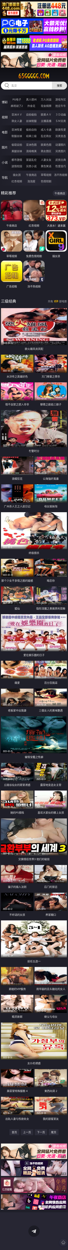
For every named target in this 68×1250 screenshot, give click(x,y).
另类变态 (60, 136)
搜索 (59, 85)
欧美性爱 (60, 129)
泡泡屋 (31, 181)
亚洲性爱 (17, 129)
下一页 (41, 1132)
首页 (14, 1132)
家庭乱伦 (31, 160)
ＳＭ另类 (60, 121)
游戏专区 (60, 99)
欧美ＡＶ (46, 114)
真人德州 (31, 99)
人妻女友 (46, 160)
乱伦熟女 (46, 136)
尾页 (53, 1132)
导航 (5, 177)
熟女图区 (46, 151)
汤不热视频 (60, 175)
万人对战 (46, 99)
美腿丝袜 (17, 151)
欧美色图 (46, 144)
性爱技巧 (60, 166)
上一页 (27, 1132)
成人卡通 (46, 129)
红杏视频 (17, 181)
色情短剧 (46, 181)
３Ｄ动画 (60, 114)
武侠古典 (60, 160)
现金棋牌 (46, 106)
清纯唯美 (31, 151)
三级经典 (8, 301)
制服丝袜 (17, 136)
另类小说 (31, 166)
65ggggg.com (33, 76)
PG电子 (16, 99)
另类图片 (60, 151)
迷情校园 (17, 166)
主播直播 (46, 121)
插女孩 (17, 175)
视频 (5, 117)
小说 (5, 162)
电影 (5, 132)
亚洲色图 (31, 144)
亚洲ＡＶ (17, 114)
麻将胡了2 (17, 106)
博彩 (5, 102)
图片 (5, 147)
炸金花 (31, 106)
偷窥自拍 (17, 144)
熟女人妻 (17, 121)
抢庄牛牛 (60, 106)
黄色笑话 (46, 166)
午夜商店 (31, 175)
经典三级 (31, 136)
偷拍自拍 (31, 129)
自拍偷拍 (31, 114)
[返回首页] (63, 1242)
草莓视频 (46, 175)
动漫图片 (60, 144)
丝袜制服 (31, 121)
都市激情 (17, 160)
